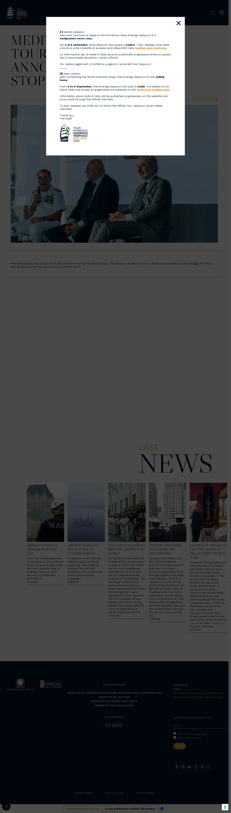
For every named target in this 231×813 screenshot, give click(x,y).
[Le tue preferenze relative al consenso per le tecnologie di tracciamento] (225, 807)
